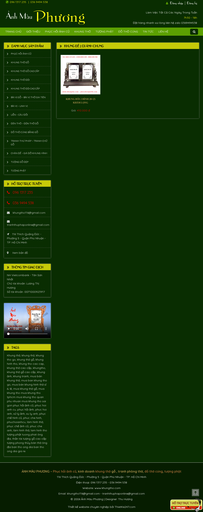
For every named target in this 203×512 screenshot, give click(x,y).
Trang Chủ (13, 31)
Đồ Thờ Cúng (128, 31)
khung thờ (103, 471)
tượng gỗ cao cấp (34, 438)
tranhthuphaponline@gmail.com (28, 225)
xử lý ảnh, (19, 413)
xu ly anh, (32, 413)
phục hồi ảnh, (26, 409)
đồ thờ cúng (154, 471)
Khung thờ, (14, 355)
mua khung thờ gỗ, (25, 388)
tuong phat (29, 434)
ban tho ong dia (23, 447)
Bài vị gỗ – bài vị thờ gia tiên (28, 97)
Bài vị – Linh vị (19, 105)
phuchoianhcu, (17, 422)
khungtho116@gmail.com (29, 212)
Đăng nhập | (178, 2)
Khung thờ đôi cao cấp (25, 88)
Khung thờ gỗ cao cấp (25, 71)
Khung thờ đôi (20, 79)
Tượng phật (105, 31)
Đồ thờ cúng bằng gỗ (24, 132)
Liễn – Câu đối (19, 114)
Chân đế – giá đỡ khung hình (29, 153)
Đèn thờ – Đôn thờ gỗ (24, 123)
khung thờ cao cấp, (20, 368)
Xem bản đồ (19, 253)
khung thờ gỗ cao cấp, (22, 372)
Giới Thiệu (33, 31)
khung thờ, (29, 355)
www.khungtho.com (108, 488)
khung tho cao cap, (31, 364)
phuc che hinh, (32, 418)
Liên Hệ (163, 31)
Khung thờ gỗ (20, 62)
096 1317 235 (18, 2)
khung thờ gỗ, (26, 359)
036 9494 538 (39, 2)
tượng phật (14, 434)
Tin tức (148, 31)
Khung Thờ (82, 31)
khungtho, (39, 368)
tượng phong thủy (19, 443)
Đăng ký (192, 2)
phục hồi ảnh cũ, (24, 405)
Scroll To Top (195, 492)
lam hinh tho (39, 430)
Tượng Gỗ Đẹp (19, 161)
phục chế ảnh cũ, (18, 426)
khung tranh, (21, 376)
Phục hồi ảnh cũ (57, 31)
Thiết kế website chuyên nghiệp (88, 507)
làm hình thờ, (35, 422)
